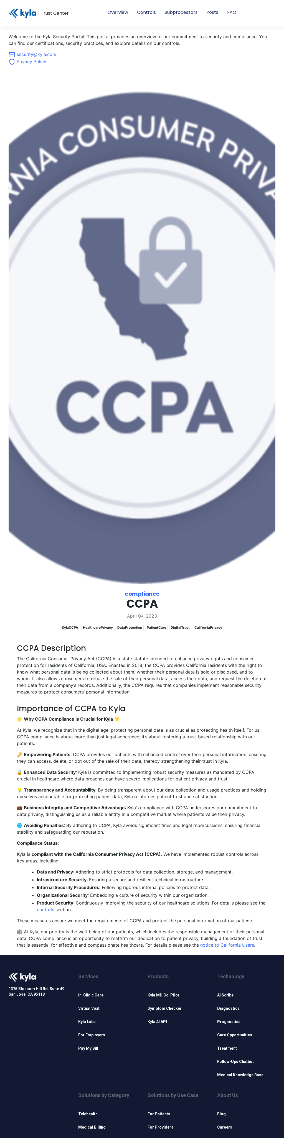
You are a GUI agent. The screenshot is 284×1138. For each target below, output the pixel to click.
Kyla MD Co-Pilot (163, 995)
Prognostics (228, 1021)
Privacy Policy (30, 61)
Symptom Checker (165, 1008)
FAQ (231, 12)
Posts (212, 12)
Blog (221, 1114)
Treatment (227, 1048)
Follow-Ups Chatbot (235, 1061)
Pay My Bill (88, 1048)
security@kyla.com (35, 54)
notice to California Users (227, 945)
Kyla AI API (157, 1021)
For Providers (160, 1127)
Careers (224, 1127)
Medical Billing (92, 1127)
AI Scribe (225, 995)
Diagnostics (228, 1008)
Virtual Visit (89, 1008)
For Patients (159, 1114)
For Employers (91, 1035)
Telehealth (88, 1114)
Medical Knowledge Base (240, 1075)
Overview (118, 12)
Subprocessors (181, 12)
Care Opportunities (234, 1035)
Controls (146, 12)
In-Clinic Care (90, 995)
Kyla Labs (87, 1021)
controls (45, 909)
